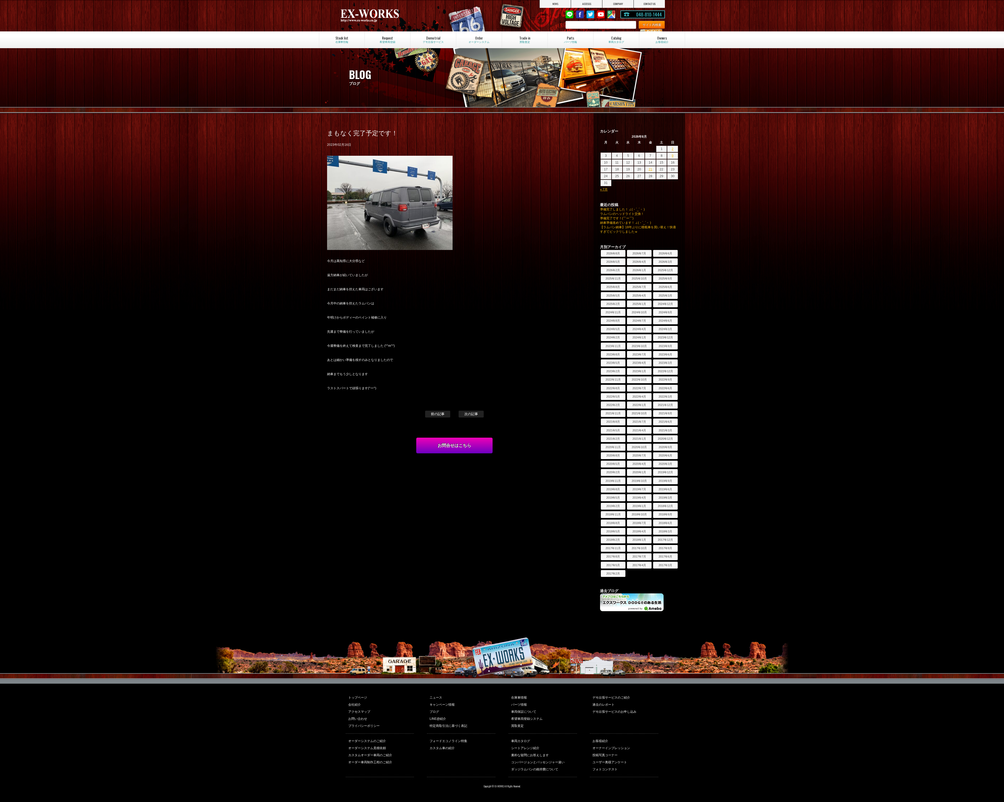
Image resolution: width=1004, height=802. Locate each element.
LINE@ (569, 14)
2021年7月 (639, 421)
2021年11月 (613, 413)
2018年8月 (613, 523)
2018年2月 (613, 539)
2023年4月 (639, 362)
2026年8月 (613, 253)
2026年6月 (665, 253)
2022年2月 (613, 404)
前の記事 (437, 414)
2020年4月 (639, 463)
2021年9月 (665, 413)
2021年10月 (639, 413)
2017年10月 (639, 548)
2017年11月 (613, 548)
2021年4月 (639, 430)
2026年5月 (613, 261)
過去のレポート (603, 704)
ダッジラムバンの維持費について (534, 769)
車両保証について (523, 712)
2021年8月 (613, 421)
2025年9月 (665, 278)
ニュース (436, 697)
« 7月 (604, 189)
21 (650, 169)
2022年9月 (665, 379)
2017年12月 (665, 539)
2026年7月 (639, 253)
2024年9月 (665, 312)
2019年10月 (639, 480)
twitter (590, 14)
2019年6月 (665, 489)
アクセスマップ (359, 712)
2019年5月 (613, 497)
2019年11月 (613, 480)
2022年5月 (613, 396)
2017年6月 (665, 556)
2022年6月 (665, 388)
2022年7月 (639, 388)
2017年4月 (639, 565)
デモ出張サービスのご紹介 (611, 697)
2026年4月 (639, 261)
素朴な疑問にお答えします (530, 755)
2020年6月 (665, 455)
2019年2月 (613, 506)
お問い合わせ (357, 719)
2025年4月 (639, 295)
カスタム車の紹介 (442, 748)
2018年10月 (639, 514)
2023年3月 (665, 362)
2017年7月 (639, 556)
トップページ (357, 697)
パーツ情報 (519, 704)
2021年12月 (665, 404)
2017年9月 (665, 548)
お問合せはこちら (454, 445)
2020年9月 (665, 447)
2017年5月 (613, 565)
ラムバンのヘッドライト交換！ (622, 214)
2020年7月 (639, 455)
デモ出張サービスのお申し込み (614, 712)
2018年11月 (613, 514)
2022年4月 (639, 396)
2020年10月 (639, 447)
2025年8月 (613, 286)
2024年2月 (613, 337)
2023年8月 (613, 354)
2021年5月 (613, 430)
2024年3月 (665, 329)
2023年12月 (665, 337)
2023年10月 (639, 346)
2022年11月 (613, 379)
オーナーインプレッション (611, 748)
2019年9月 (665, 480)
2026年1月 (639, 270)
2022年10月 (639, 379)
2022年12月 (665, 371)
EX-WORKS (388, 15)
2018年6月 (665, 523)
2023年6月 (665, 354)
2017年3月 (665, 565)
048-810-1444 (649, 14)
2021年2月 (613, 438)
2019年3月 (665, 497)
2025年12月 (665, 270)
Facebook (580, 14)
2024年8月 (613, 320)
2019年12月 (665, 472)
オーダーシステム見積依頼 (367, 748)
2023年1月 (639, 371)
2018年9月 (665, 514)
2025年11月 (613, 278)
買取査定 (517, 726)
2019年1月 (639, 506)
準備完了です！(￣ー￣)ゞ (618, 218)
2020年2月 (613, 472)
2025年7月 (639, 286)
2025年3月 (665, 295)
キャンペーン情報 (442, 704)
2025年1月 (639, 303)
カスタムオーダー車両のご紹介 (370, 755)
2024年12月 (665, 303)
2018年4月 (639, 531)
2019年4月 (639, 497)
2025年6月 (665, 286)
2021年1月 (639, 438)
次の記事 (471, 414)
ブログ (434, 712)
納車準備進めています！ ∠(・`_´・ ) (625, 223)
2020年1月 (639, 472)
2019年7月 (639, 489)
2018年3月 (665, 531)
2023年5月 (613, 362)
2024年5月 (613, 329)
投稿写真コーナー (605, 755)
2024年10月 (639, 312)
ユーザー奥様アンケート (609, 762)
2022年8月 (613, 388)
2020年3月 (665, 463)
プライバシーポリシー (364, 726)
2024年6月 (665, 320)
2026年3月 (665, 261)
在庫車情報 (519, 697)
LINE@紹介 (438, 719)
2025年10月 (639, 278)
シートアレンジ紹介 (525, 748)
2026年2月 (613, 270)
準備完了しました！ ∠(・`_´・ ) (622, 209)
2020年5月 (613, 463)
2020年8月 (613, 455)
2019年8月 (613, 489)
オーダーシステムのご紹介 (367, 741)
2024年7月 (639, 320)
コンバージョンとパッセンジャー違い (537, 762)
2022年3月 (665, 396)
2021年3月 (665, 430)
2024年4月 (639, 329)
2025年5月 (613, 295)
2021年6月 (665, 421)
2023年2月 (613, 371)
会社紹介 (354, 704)
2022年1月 (639, 404)
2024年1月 (639, 337)
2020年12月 (665, 438)
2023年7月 (639, 354)
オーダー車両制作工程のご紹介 (370, 762)
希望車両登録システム (527, 719)
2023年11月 (613, 346)
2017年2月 (613, 573)
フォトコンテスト (605, 769)
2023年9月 (665, 346)
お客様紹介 (600, 741)
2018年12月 (665, 506)
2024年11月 (613, 312)
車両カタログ (520, 741)
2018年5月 (613, 531)
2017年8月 (613, 556)
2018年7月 (639, 523)
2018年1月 (639, 539)
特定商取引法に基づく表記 (448, 726)
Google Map (611, 14)
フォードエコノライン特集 (448, 741)
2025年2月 (613, 303)
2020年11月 (613, 447)
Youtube (601, 14)
